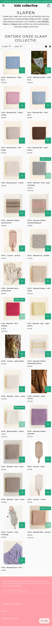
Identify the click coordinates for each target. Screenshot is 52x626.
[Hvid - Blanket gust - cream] (13, 168)
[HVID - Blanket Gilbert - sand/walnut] (13, 205)
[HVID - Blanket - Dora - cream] (13, 381)
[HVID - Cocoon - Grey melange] (13, 517)
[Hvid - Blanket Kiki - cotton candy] (13, 97)
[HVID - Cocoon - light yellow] (13, 346)
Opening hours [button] (10, 619)
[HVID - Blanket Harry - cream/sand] (13, 273)
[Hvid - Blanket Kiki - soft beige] (13, 133)
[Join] (48, 590)
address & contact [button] (12, 604)
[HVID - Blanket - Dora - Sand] (13, 484)
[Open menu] (5, 5)
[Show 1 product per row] (46, 46)
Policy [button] (5, 611)
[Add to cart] (22, 70)
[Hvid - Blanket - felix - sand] (13, 452)
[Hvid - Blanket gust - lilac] (13, 552)
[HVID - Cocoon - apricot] (13, 240)
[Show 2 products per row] (50, 46)
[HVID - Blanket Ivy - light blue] (13, 62)
